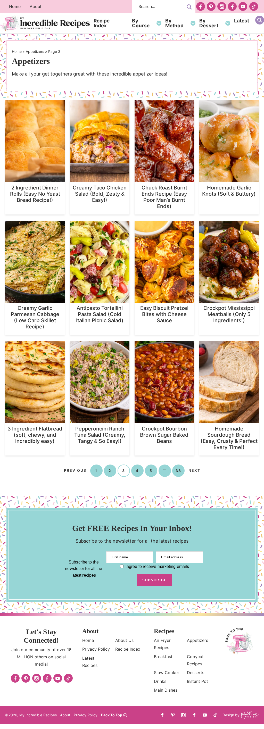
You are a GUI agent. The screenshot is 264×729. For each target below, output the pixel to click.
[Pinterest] (211, 6)
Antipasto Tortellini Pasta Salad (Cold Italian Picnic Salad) (99, 314)
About (36, 6)
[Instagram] (221, 6)
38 (178, 470)
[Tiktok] (253, 6)
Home (15, 6)
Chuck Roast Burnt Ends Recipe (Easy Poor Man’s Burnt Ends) (164, 197)
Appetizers (35, 51)
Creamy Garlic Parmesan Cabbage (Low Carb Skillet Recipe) (35, 317)
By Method (174, 23)
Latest (241, 21)
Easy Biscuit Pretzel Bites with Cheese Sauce (164, 314)
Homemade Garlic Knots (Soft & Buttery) (229, 191)
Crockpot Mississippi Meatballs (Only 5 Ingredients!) (229, 314)
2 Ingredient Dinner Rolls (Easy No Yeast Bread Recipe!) (35, 194)
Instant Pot (197, 681)
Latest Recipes (89, 662)
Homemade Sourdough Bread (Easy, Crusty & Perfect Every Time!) (229, 438)
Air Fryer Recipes (162, 644)
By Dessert (208, 23)
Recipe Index (102, 23)
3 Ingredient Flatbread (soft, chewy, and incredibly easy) (34, 435)
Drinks (160, 681)
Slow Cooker (166, 672)
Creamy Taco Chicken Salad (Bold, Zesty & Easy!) (100, 194)
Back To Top (111, 715)
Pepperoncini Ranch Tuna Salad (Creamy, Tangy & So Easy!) (99, 435)
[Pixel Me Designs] (249, 715)
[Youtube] (242, 6)
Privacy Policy (96, 649)
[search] (189, 7)
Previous (75, 470)
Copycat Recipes (195, 660)
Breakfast (163, 656)
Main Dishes (165, 690)
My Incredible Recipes (45, 23)
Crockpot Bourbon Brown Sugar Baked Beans (164, 435)
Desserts (195, 672)
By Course (141, 23)
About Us (124, 640)
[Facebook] (200, 6)
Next (194, 470)
